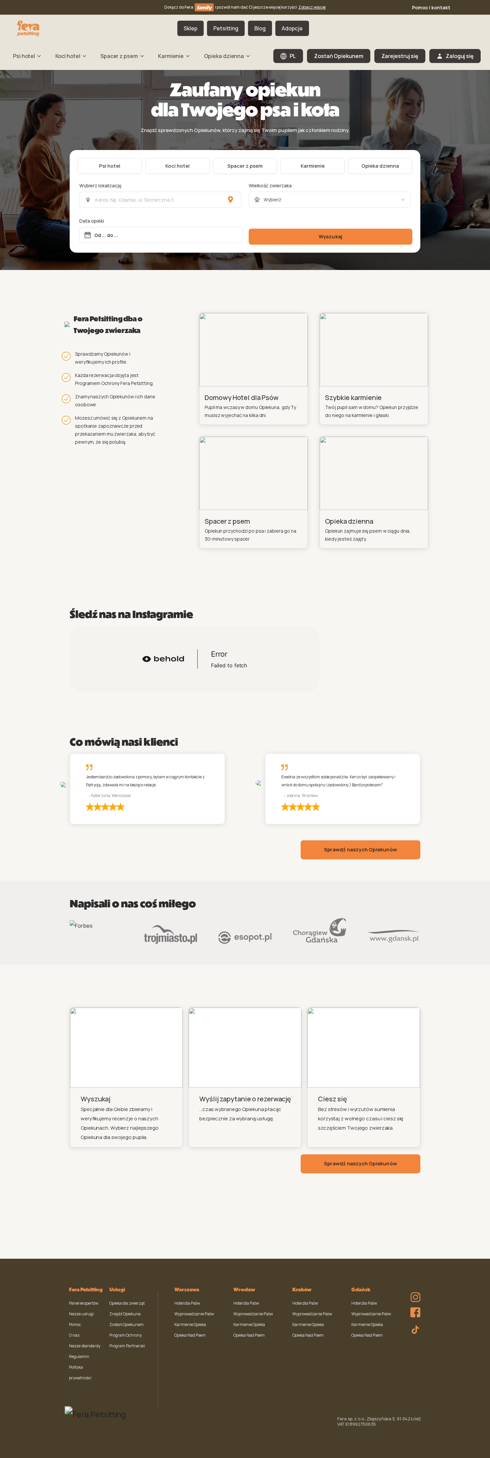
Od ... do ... (106, 235)
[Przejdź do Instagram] (413, 1293)
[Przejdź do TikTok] (413, 1329)
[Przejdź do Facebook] (413, 1311)
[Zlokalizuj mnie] (230, 199)
